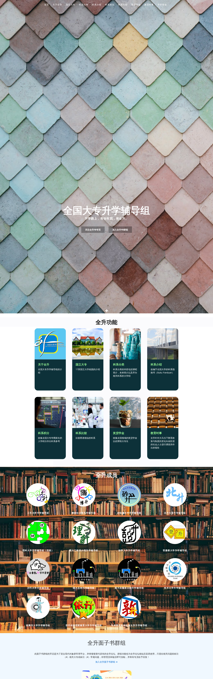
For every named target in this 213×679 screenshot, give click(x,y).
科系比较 (123, 4)
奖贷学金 (136, 4)
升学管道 (162, 4)
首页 (46, 4)
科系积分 (109, 4)
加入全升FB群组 (120, 229)
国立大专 (70, 4)
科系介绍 (96, 4)
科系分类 (83, 4)
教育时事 (149, 4)
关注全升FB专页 (93, 229)
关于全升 (57, 4)
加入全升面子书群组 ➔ (106, 661)
